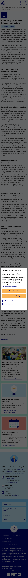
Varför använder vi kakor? (11, 286)
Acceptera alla (14, 291)
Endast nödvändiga (14, 296)
